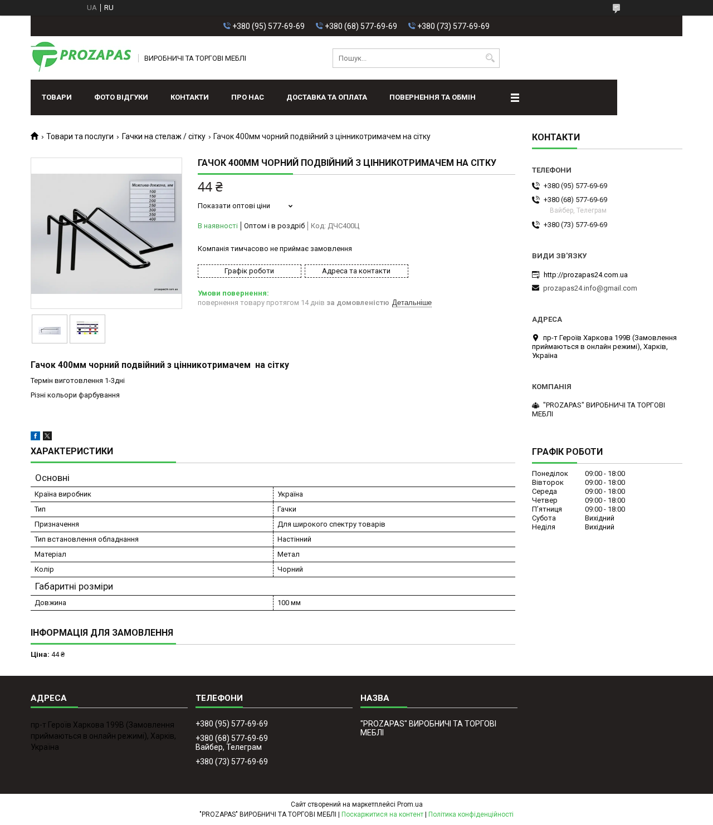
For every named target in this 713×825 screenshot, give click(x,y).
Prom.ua (410, 804)
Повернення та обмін (432, 97)
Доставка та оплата (326, 97)
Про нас (247, 97)
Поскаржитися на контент (382, 814)
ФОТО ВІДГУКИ (121, 97)
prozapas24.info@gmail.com (590, 288)
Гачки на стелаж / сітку (164, 136)
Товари (57, 97)
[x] (47, 438)
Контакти (189, 97)
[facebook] (35, 438)
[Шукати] (490, 58)
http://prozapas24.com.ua (586, 275)
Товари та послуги (80, 136)
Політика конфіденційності (471, 814)
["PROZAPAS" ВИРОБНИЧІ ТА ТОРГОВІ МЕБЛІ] (81, 58)
